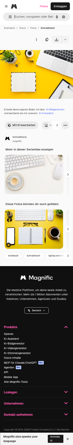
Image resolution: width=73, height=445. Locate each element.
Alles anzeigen (43, 149)
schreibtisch (33, 255)
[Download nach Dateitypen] (65, 39)
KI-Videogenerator (15, 348)
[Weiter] (57, 125)
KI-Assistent (11, 339)
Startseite (9, 28)
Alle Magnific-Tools (16, 382)
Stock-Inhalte (12, 358)
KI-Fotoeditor (46, 113)
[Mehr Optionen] (36, 39)
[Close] (68, 439)
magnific (17, 141)
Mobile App (11, 377)
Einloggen (60, 6)
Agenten (12, 367)
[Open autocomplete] (8, 16)
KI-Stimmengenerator (17, 353)
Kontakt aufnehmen (18, 414)
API (6, 372)
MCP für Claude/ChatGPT (23, 362)
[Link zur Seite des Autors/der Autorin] (7, 139)
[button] (36, 310)
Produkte (10, 327)
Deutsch (36, 310)
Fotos (33, 28)
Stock (22, 28)
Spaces (8, 334)
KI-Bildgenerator (55, 109)
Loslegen (10, 392)
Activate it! (55, 438)
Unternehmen (13, 403)
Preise (44, 6)
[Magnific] (36, 279)
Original (24, 52)
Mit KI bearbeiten (23, 125)
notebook (13, 255)
